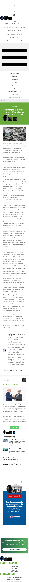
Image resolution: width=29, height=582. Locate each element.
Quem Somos (22, 24)
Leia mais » (11, 445)
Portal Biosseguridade (9, 24)
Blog (19, 30)
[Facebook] (2, 18)
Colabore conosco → (14, 549)
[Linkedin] (15, 119)
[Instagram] (6, 18)
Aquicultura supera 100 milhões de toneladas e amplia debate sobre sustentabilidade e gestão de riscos (17, 450)
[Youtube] (10, 18)
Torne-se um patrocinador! (14, 41)
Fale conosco (11, 30)
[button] (14, 57)
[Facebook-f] (5, 118)
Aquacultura (15, 106)
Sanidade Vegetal (20, 27)
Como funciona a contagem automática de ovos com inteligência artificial (13, 458)
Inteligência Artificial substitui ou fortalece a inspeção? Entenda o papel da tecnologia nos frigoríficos (17, 442)
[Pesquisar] (24, 380)
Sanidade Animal (8, 27)
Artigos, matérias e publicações (14, 34)
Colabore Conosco (14, 37)
